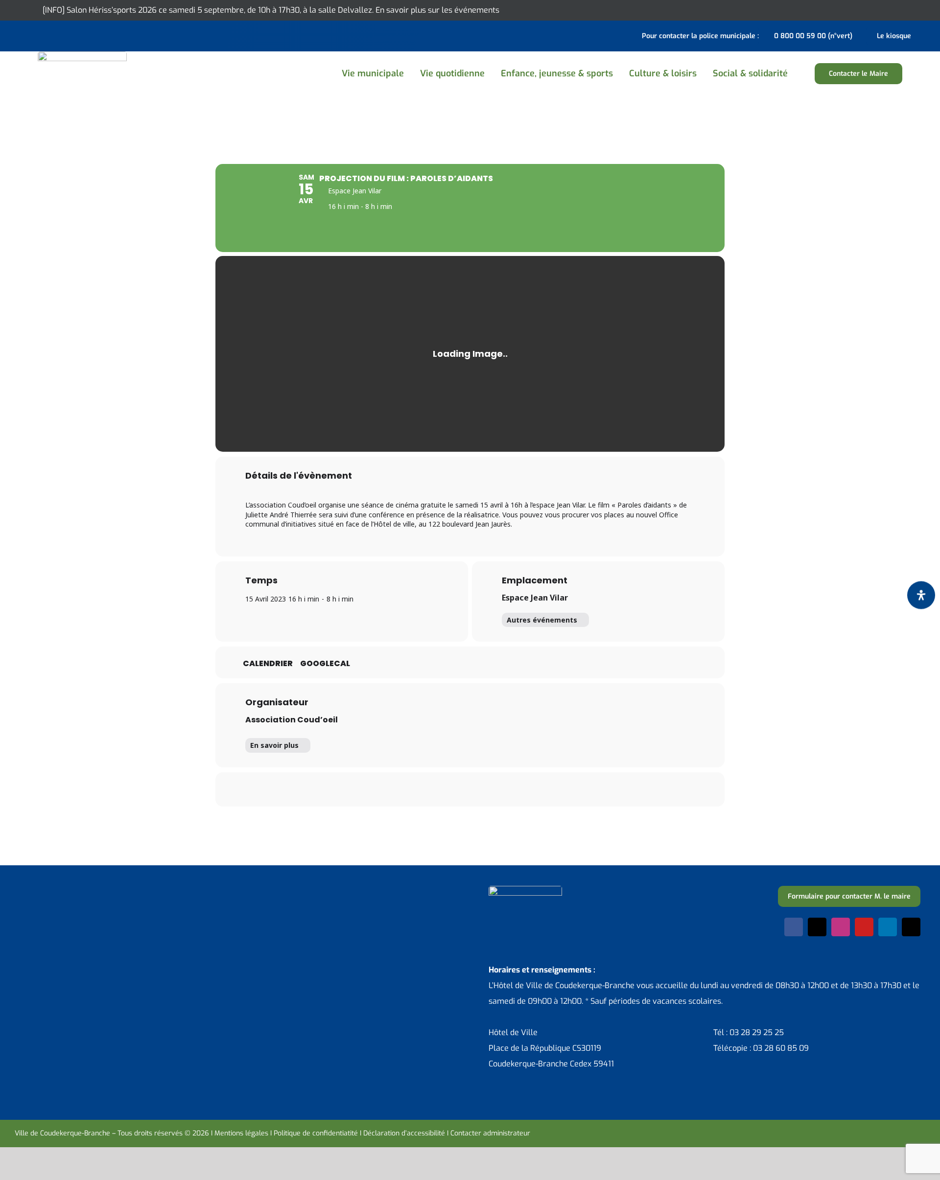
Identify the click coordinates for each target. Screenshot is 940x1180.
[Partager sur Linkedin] (458, 789)
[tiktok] (911, 927)
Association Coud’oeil (291, 719)
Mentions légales (241, 1133)
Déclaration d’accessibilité (404, 1133)
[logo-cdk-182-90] (82, 55)
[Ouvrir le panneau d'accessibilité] (921, 595)
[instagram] (840, 927)
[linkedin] (887, 927)
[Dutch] (20, 35)
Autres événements (542, 620)
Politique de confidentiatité (316, 1133)
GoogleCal (325, 664)
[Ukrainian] (59, 35)
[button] (807, 74)
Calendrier (268, 664)
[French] (46, 35)
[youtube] (864, 927)
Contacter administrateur (490, 1133)
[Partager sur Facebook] (409, 789)
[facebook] (793, 927)
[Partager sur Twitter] (433, 789)
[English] (33, 35)
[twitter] (817, 927)
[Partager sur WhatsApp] (482, 789)
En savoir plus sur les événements (437, 10)
